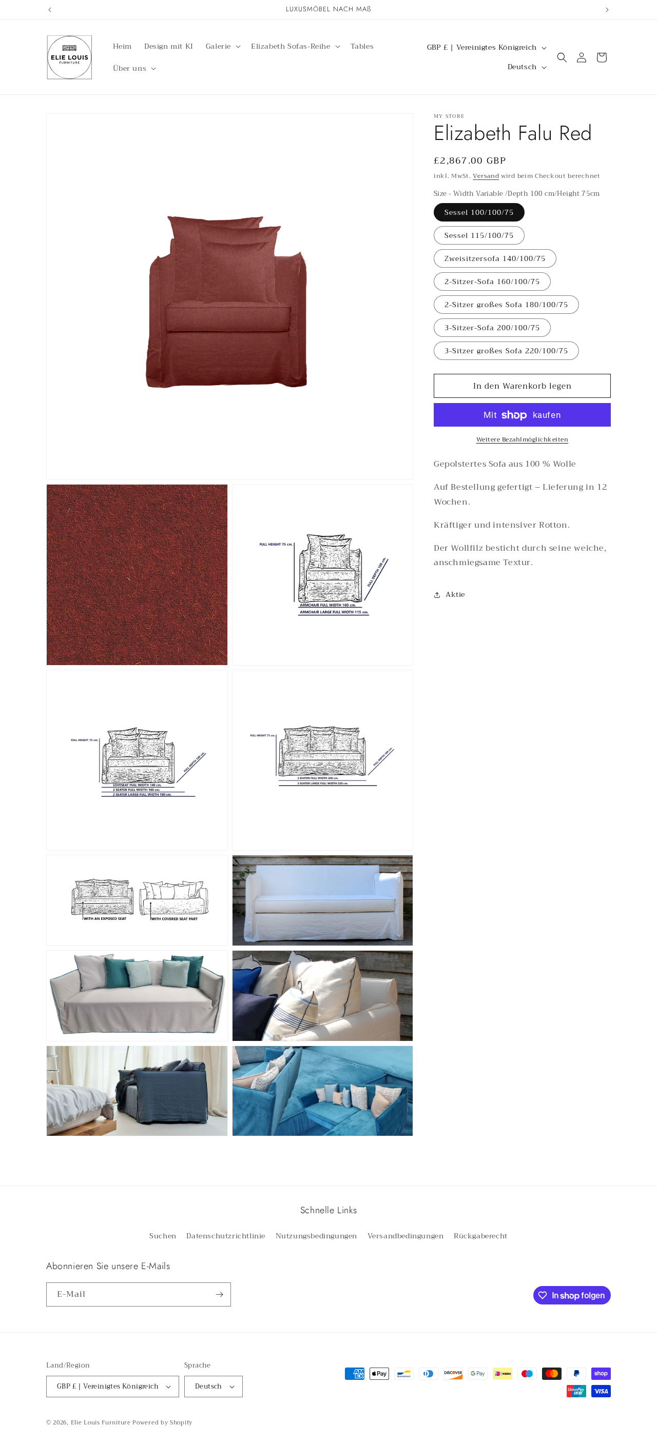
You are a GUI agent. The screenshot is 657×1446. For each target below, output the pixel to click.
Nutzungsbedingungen (316, 1236)
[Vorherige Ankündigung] (49, 9)
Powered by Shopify (162, 1423)
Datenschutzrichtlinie (225, 1236)
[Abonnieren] (219, 1294)
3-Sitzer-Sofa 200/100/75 (492, 328)
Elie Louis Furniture (101, 1423)
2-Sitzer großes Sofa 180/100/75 (506, 305)
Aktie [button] (455, 594)
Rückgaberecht (481, 1236)
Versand (486, 176)
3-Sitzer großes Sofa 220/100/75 (506, 351)
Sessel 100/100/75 (479, 213)
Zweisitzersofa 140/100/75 (495, 259)
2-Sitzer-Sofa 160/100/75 (492, 282)
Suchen (163, 1236)
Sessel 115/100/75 (479, 236)
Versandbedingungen (406, 1236)
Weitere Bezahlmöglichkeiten (522, 440)
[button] (222, 46)
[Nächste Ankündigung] (607, 9)
